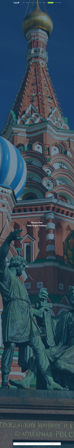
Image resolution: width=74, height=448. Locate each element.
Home (24, 2)
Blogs (40, 2)
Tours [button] (32, 2)
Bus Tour (36, 2)
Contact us (44, 2)
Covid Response (50, 2)
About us (27, 2)
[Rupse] (16, 2)
